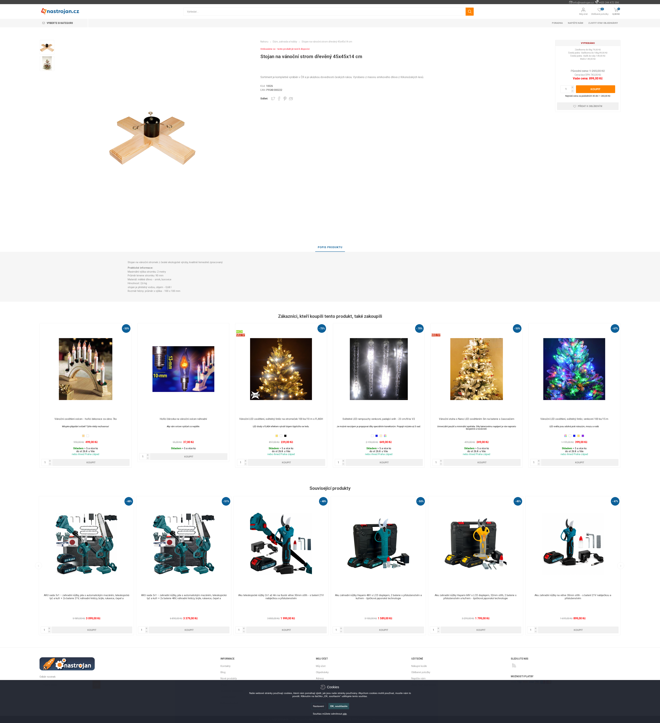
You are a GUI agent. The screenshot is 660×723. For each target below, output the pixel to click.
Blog (223, 672)
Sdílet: (264, 98)
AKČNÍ (239, 331)
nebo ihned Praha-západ (85, 454)
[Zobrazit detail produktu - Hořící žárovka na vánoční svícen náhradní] (183, 369)
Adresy (320, 678)
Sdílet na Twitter (273, 98)
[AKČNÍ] (239, 325)
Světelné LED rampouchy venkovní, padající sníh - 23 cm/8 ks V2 (379, 418)
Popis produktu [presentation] (330, 247)
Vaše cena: (580, 78)
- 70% (419, 328)
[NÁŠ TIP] (436, 325)
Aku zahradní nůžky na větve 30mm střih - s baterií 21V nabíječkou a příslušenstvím (378, 597)
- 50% (126, 328)
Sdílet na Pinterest (285, 98)
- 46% (518, 501)
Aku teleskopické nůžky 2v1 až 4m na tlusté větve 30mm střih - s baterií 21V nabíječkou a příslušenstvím (86, 597)
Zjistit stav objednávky (603, 23)
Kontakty (225, 666)
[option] (47, 47)
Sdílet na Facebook (279, 98)
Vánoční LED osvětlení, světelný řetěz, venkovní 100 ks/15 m (574, 418)
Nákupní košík (419, 666)
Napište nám (418, 678)
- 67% (615, 328)
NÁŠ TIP (240, 335)
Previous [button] (38, 565)
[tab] (330, 247)
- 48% (129, 501)
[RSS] (514, 665)
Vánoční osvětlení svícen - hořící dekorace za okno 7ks (85, 418)
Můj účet (583, 14)
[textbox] (324, 12)
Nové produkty (229, 678)
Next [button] (620, 565)
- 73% (322, 328)
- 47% (420, 501)
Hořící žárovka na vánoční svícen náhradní (183, 418)
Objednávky (322, 672)
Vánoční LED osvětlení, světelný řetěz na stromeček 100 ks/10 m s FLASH (281, 418)
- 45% (323, 501)
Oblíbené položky (420, 672)
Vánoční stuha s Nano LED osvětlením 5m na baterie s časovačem (476, 418)
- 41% (615, 501)
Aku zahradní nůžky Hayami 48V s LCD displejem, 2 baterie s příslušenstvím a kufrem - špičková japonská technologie (183, 597)
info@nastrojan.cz (583, 2)
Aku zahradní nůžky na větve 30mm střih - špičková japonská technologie (475, 595)
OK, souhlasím (338, 706)
